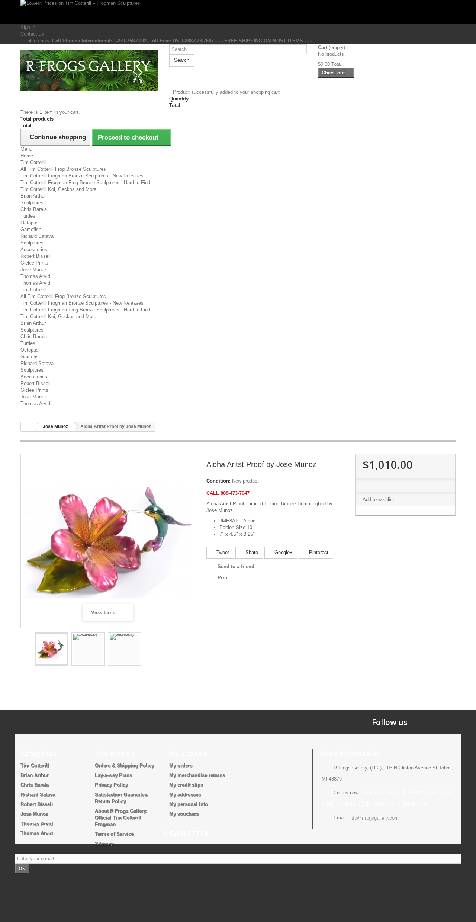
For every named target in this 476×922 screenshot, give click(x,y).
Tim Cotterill (33, 162)
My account (188, 753)
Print (223, 577)
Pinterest (318, 552)
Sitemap (104, 843)
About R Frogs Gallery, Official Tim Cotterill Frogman (121, 817)
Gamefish (30, 229)
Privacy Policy (111, 785)
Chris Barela (33, 209)
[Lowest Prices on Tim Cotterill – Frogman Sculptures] (238, 12)
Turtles (27, 216)
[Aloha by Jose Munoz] (51, 649)
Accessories (33, 249)
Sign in (27, 27)
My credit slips (186, 785)
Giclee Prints (34, 263)
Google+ (283, 552)
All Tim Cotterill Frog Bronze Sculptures (63, 169)
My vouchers (184, 814)
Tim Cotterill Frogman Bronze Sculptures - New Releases (82, 176)
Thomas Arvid (35, 276)
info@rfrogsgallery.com (373, 817)
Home (26, 156)
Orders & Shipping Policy (124, 765)
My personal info (188, 804)
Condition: (218, 481)
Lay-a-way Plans (113, 775)
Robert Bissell (35, 256)
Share (251, 552)
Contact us (32, 34)
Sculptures (32, 202)
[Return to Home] (28, 426)
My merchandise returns (197, 775)
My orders (180, 765)
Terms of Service (114, 834)
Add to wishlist (378, 499)
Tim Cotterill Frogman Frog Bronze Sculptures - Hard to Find (85, 182)
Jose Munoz (33, 269)
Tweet (222, 552)
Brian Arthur (33, 196)
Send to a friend (236, 566)
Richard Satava (37, 236)
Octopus (29, 222)
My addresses (185, 794)
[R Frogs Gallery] (89, 70)
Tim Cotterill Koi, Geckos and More (58, 189)
